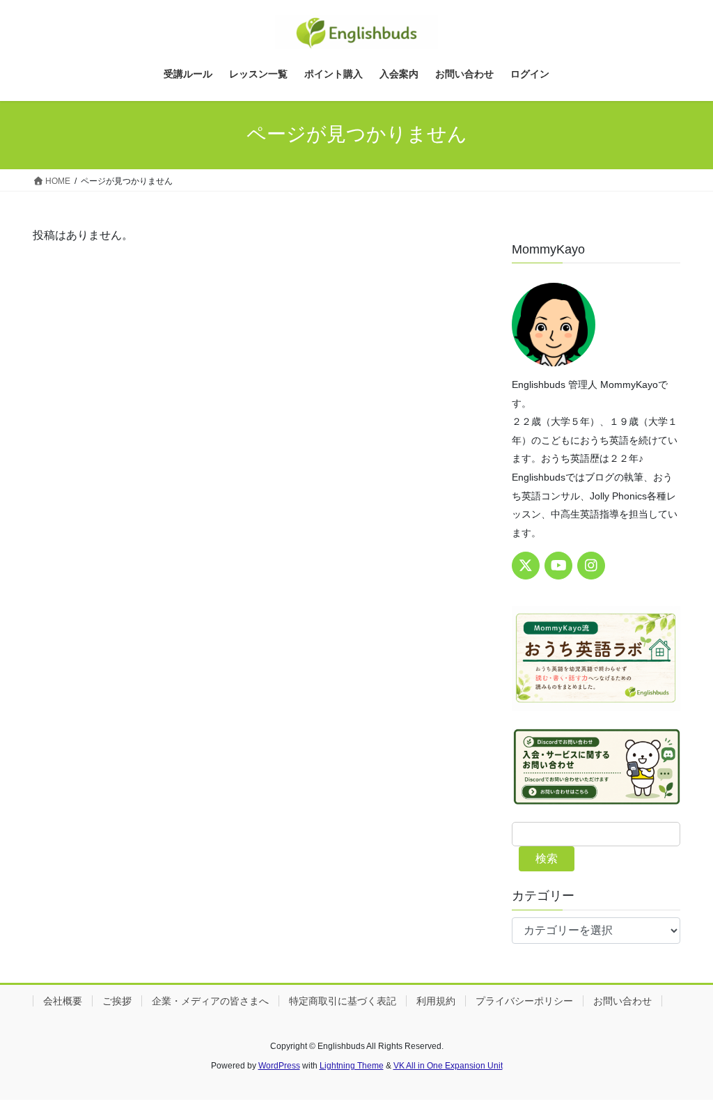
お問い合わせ (622, 1000)
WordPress (279, 1066)
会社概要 (62, 1000)
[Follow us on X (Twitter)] (526, 566)
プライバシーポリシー (524, 1000)
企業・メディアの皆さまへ (210, 1000)
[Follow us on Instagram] (591, 566)
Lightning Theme (352, 1066)
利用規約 (435, 1000)
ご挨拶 (117, 1000)
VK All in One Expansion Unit (448, 1066)
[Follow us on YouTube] (558, 566)
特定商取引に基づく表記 (342, 1000)
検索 (546, 858)
